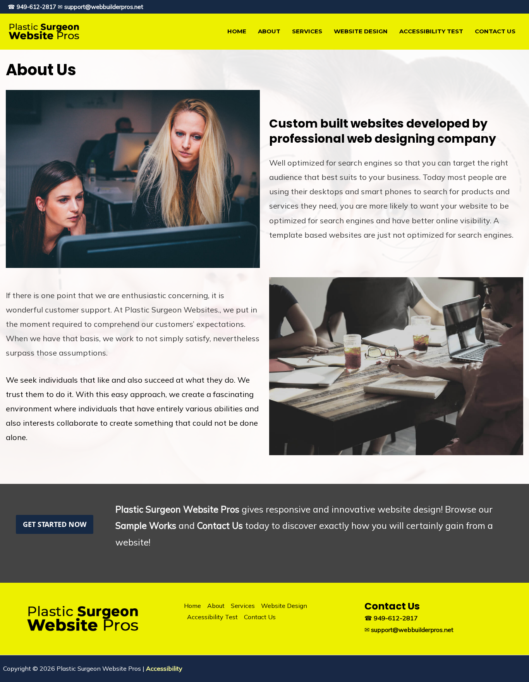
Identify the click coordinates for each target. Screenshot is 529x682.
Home (236, 31)
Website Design (361, 31)
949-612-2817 (36, 6)
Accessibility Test (431, 31)
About (269, 31)
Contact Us (495, 31)
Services (307, 31)
